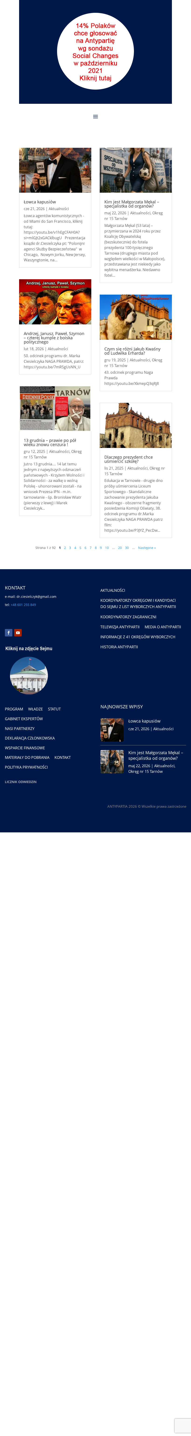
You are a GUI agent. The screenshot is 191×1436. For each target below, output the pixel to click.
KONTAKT (63, 757)
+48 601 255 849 (23, 604)
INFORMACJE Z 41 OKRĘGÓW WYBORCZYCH (137, 636)
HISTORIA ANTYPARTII (119, 646)
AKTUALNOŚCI (112, 590)
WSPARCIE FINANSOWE (25, 747)
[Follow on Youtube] (18, 632)
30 (127, 547)
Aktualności (59, 208)
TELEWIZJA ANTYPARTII (120, 626)
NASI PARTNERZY (19, 728)
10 (107, 547)
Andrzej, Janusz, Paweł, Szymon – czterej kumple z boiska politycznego (54, 338)
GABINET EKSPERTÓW (24, 718)
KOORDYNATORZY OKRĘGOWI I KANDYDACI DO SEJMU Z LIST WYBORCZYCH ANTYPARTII (138, 603)
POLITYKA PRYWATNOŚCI (26, 767)
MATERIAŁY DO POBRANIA (27, 757)
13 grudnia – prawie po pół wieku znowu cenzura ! (50, 442)
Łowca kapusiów (40, 202)
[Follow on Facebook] (8, 632)
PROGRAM (14, 709)
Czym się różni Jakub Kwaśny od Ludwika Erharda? (132, 351)
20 (120, 547)
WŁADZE (35, 709)
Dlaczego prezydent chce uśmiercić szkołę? (128, 459)
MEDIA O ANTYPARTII (163, 626)
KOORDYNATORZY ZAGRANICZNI (128, 616)
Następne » (147, 547)
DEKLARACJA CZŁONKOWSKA (30, 738)
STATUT (54, 709)
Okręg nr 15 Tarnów (145, 771)
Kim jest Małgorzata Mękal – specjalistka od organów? (131, 204)
